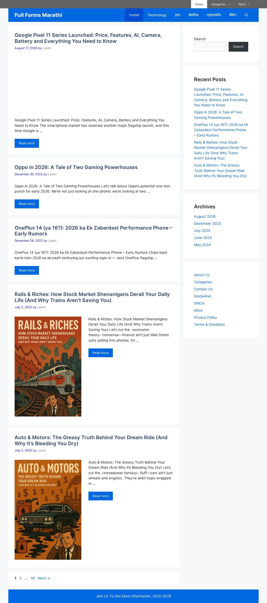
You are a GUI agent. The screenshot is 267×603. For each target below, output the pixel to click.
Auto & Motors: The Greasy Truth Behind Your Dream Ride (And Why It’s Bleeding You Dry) (91, 440)
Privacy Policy (205, 317)
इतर (177, 15)
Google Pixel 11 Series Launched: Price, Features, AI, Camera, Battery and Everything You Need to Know (88, 38)
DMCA (199, 303)
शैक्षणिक (194, 15)
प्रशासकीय (214, 15)
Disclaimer (202, 296)
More (242, 4)
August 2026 (205, 216)
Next (44, 578)
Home (199, 4)
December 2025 (207, 223)
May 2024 (202, 245)
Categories (218, 4)
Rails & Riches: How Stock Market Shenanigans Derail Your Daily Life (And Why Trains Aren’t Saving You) (92, 297)
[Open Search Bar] (246, 15)
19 (33, 578)
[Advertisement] (102, 81)
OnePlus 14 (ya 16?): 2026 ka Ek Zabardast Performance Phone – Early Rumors (93, 231)
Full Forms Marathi (38, 15)
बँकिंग (232, 15)
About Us (202, 275)
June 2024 (203, 238)
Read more (27, 143)
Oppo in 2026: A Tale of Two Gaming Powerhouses (76, 167)
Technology (157, 15)
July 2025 (202, 231)
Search (200, 39)
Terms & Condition (209, 324)
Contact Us (203, 289)
